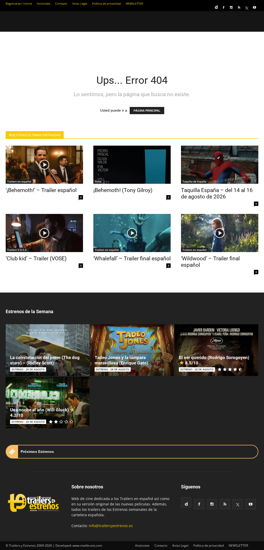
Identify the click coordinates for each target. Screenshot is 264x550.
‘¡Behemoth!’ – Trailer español (41, 190)
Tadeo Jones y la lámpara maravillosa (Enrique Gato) (121, 360)
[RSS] (239, 7)
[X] (247, 7)
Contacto (61, 3)
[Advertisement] (132, 49)
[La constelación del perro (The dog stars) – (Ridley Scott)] (47, 350)
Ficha (98, 181)
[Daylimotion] (216, 5)
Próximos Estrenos (37, 451)
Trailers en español (19, 181)
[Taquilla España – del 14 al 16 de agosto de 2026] (219, 165)
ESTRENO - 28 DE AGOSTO (28, 369)
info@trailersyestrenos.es (111, 525)
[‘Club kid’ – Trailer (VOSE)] (44, 233)
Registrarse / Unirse (19, 3)
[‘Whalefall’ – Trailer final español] (132, 233)
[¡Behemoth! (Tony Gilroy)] (132, 165)
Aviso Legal (79, 3)
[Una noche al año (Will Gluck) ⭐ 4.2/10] (47, 403)
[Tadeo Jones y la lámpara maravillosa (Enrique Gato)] (132, 350)
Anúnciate (43, 3)
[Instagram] (231, 7)
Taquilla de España (194, 181)
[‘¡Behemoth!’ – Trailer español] (44, 165)
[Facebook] (223, 7)
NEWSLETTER (134, 3)
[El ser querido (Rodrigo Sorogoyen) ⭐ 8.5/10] (216, 350)
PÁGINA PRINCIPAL (147, 110)
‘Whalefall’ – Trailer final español (132, 258)
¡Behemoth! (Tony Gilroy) (122, 190)
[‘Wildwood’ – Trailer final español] (219, 233)
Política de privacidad (106, 3)
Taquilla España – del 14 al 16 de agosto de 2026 (217, 193)
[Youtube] (254, 7)
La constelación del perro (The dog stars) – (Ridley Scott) (45, 360)
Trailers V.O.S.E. (17, 250)
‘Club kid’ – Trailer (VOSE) (36, 258)
